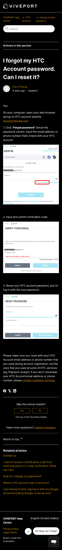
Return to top (11, 439)
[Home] (20, 6)
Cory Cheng (19, 86)
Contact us (9, 455)
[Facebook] (4, 390)
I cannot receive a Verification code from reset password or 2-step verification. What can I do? (29, 465)
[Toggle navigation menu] (53, 6)
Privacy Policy (11, 528)
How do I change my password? (22, 476)
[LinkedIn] (14, 390)
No (40, 410)
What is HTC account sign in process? (26, 482)
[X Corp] (9, 390)
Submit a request (45, 427)
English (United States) (45, 518)
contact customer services (39, 380)
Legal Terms (10, 532)
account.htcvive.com (15, 120)
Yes (22, 410)
